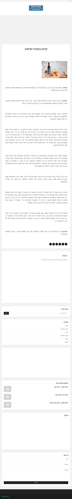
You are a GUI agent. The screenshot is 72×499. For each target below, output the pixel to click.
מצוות (67, 339)
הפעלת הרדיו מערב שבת (61, 395)
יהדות (67, 332)
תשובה (66, 342)
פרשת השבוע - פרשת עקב (61, 387)
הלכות (66, 326)
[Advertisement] (36, 28)
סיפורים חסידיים (64, 329)
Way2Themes (5, 496)
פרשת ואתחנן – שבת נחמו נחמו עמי (58, 403)
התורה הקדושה (64, 335)
